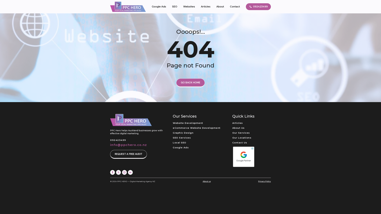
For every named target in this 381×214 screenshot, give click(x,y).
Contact (235, 6)
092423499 (118, 140)
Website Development (188, 123)
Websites (189, 6)
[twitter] (118, 172)
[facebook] (112, 172)
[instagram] (124, 172)
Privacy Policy (264, 181)
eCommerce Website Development (197, 127)
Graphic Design (183, 132)
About (220, 6)
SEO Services (182, 137)
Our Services (241, 132)
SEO (174, 6)
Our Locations (241, 137)
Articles (205, 6)
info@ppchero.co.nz (128, 145)
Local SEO (179, 142)
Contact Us (239, 142)
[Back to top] (373, 206)
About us (207, 181)
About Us (238, 127)
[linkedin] (130, 172)
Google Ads (159, 6)
